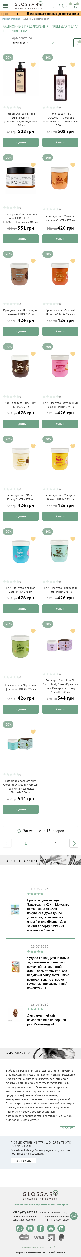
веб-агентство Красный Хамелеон (49, 1252)
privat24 (51, 1237)
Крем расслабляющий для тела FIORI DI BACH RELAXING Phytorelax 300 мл (20, 218)
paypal (61, 1237)
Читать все (67, 1128)
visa (38, 1237)
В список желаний (33, 64)
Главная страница (11, 18)
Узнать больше (23, 1161)
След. (73, 843)
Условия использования (33, 1247)
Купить (21, 142)
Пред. (7, 843)
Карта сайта (51, 1247)
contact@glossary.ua (24, 1219)
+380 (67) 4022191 (26, 1212)
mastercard (24, 1237)
